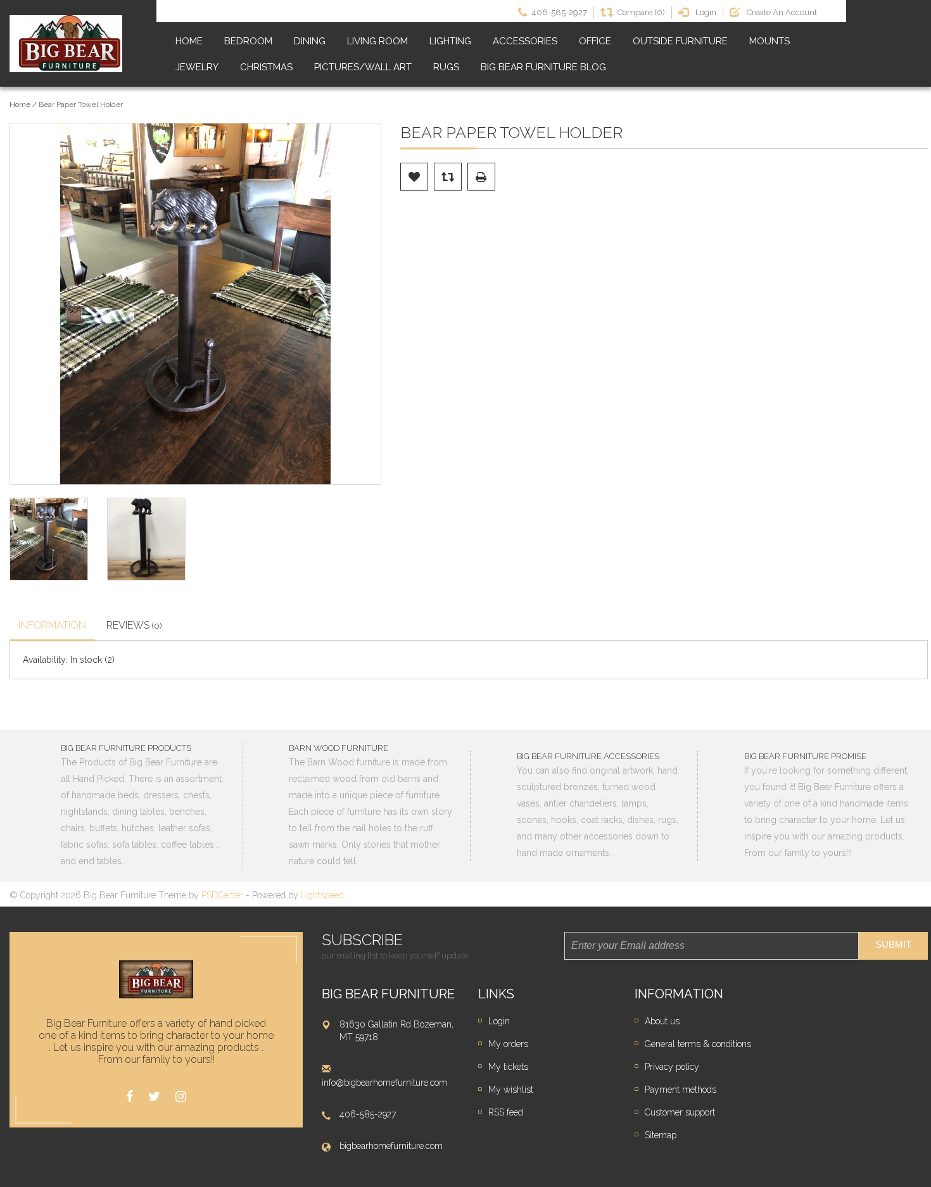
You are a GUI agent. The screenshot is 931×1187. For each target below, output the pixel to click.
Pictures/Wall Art (363, 67)
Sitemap (660, 1135)
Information (52, 625)
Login (499, 1021)
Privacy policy (672, 1067)
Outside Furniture (680, 41)
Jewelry (196, 67)
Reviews (134, 625)
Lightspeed (322, 895)
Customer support (680, 1112)
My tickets (508, 1067)
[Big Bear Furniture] (66, 43)
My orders (508, 1044)
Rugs (446, 67)
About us (662, 1021)
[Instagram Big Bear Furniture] (181, 1097)
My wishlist (510, 1089)
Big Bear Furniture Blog (543, 67)
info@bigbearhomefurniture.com (384, 1082)
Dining (310, 41)
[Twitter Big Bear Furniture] (154, 1097)
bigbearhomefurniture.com (391, 1146)
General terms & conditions (698, 1044)
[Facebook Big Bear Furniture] (129, 1097)
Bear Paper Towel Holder (81, 104)
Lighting (450, 41)
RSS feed (505, 1112)
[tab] (52, 626)
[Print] (481, 177)
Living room (377, 41)
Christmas (266, 67)
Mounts (769, 41)
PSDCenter (222, 895)
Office (595, 41)
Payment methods (680, 1089)
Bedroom (248, 41)
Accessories (525, 41)
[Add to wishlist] (414, 177)
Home (189, 41)
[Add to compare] (448, 177)
